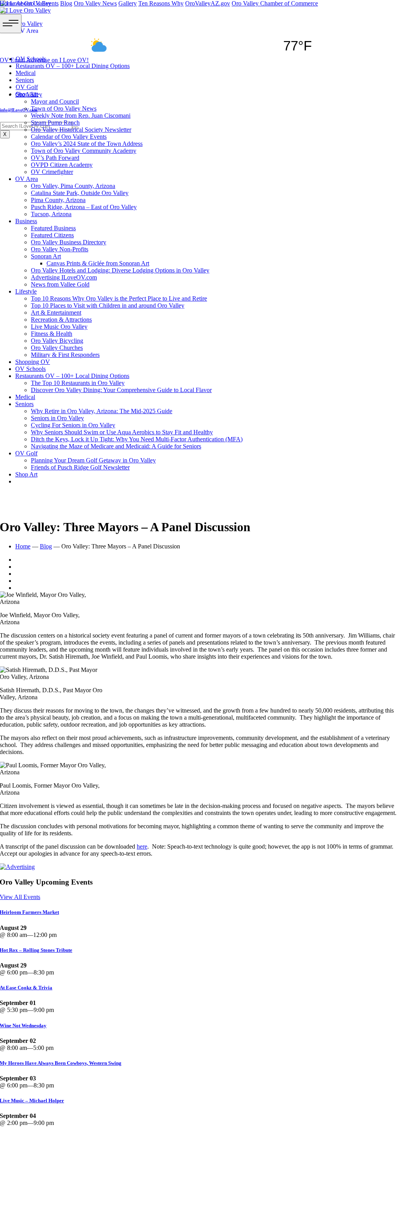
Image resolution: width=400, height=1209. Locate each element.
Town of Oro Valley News (63, 108)
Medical (25, 397)
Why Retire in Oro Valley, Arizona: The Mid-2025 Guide (101, 411)
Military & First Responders (65, 354)
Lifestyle (26, 291)
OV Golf (26, 453)
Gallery (127, 3)
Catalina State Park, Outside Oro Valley (80, 193)
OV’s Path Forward (55, 157)
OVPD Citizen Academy (62, 164)
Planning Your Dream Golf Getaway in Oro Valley (93, 460)
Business (26, 221)
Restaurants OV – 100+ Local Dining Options (72, 376)
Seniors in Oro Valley (57, 418)
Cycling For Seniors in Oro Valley (73, 425)
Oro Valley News (95, 3)
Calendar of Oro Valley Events (69, 136)
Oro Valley (28, 94)
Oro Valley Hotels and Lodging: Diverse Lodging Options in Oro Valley (120, 270)
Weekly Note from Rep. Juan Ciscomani (80, 115)
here (142, 846)
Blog (66, 3)
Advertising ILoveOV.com (64, 277)
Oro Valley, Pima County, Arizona (73, 186)
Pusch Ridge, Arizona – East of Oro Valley (84, 207)
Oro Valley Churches (57, 347)
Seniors (24, 404)
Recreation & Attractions (61, 319)
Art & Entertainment (56, 312)
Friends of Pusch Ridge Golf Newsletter (80, 467)
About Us (28, 3)
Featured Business (53, 228)
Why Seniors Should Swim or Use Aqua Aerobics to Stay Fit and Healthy (122, 432)
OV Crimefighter (52, 171)
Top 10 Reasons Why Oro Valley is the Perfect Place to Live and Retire (119, 298)
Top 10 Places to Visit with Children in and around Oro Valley (107, 305)
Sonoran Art (46, 256)
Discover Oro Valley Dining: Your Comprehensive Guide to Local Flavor (121, 390)
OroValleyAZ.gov (207, 3)
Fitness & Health (51, 333)
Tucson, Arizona (51, 214)
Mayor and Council (55, 101)
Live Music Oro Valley (59, 326)
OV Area (26, 179)
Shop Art (26, 474)
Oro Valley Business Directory (68, 242)
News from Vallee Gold (60, 284)
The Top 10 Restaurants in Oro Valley (78, 383)
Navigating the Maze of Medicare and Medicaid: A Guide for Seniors (116, 446)
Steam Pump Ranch (55, 122)
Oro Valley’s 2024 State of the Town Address (87, 143)
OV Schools (30, 368)
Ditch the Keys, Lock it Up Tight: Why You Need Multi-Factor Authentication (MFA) (137, 439)
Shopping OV (32, 361)
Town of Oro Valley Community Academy (83, 150)
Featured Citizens (52, 235)
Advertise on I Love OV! (57, 60)
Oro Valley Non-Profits (59, 249)
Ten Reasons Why (161, 3)
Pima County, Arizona (58, 200)
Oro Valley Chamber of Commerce (275, 3)
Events (50, 3)
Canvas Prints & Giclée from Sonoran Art (97, 263)
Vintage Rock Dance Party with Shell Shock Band (73, 1138)
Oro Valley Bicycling (57, 340)
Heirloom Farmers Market (49, 1176)
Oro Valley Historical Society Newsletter (81, 129)
